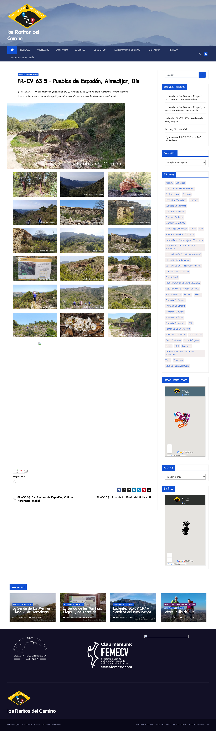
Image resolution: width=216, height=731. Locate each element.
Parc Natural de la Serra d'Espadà (182, 288)
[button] (200, 53)
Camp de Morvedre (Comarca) (180, 188)
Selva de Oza (195, 334)
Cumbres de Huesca (175, 211)
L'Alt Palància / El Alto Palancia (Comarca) (180, 247)
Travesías (178, 360)
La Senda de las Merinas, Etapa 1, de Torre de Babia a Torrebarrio (185, 109)
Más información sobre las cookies (171, 724)
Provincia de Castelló (175, 306)
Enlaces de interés (22, 57)
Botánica (155, 50)
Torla (168, 360)
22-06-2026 (21, 617)
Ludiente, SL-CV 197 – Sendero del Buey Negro (132, 610)
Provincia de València (175, 323)
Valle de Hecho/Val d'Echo (177, 366)
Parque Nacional (173, 294)
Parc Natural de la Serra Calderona (183, 283)
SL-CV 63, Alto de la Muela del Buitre (121, 497)
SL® (177, 346)
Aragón (169, 183)
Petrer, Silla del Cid (176, 129)
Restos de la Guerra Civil (178, 329)
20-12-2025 (122, 617)
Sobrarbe (186, 346)
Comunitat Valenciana (176, 200)
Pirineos (187, 294)
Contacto (62, 50)
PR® (190, 323)
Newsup (44, 724)
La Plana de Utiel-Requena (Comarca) (183, 265)
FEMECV (173, 50)
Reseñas (25, 50)
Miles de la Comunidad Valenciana (179, 604)
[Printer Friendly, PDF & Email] (21, 471)
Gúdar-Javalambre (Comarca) (180, 234)
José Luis (37, 617)
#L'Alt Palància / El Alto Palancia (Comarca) (87, 91)
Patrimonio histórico (127, 50)
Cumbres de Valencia (175, 223)
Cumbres (80, 50)
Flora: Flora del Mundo (176, 228)
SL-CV (168, 346)
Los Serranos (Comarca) (177, 271)
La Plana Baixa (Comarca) (178, 260)
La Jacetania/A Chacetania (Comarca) (183, 254)
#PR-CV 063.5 (76, 96)
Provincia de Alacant (175, 300)
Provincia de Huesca (175, 311)
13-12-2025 (172, 617)
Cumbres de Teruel (174, 217)
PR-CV (198, 294)
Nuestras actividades (28, 75)
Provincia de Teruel (174, 317)
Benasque (180, 183)
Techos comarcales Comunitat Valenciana (180, 353)
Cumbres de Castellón (176, 205)
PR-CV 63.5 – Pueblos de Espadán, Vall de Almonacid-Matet (45, 499)
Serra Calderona (173, 340)
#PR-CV (62, 96)
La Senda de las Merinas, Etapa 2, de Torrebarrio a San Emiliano (183, 98)
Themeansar (56, 724)
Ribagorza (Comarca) (176, 334)
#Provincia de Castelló (105, 96)
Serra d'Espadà (191, 340)
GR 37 (193, 228)
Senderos (100, 50)
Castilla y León (172, 194)
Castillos (187, 194)
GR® (201, 228)
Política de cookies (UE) (199, 724)
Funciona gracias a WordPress (20, 724)
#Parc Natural (120, 91)
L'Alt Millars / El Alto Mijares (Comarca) (184, 240)
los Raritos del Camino (23, 35)
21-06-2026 (71, 617)
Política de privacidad (144, 724)
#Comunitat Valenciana (50, 91)
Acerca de (43, 50)
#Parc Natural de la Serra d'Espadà (37, 96)
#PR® (88, 96)
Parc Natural (172, 277)
